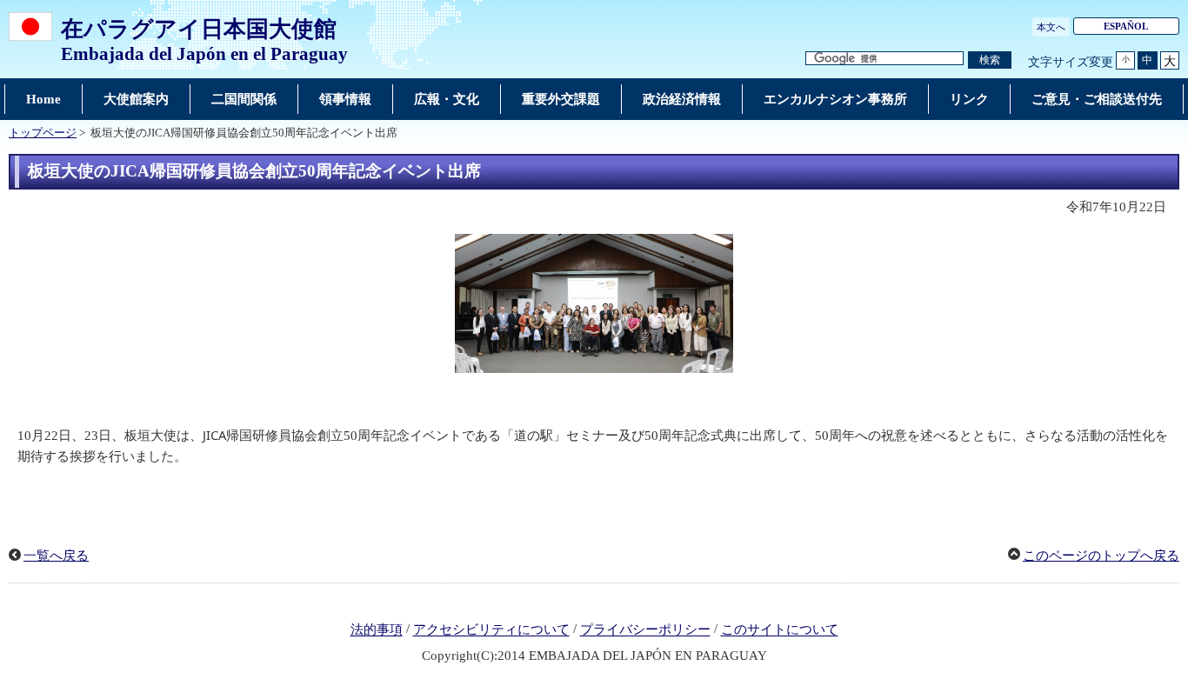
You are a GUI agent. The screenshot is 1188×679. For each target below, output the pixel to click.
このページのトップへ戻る (1101, 556)
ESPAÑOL (1126, 26)
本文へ (1051, 27)
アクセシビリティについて (491, 630)
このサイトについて (779, 630)
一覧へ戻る (56, 556)
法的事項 (376, 630)
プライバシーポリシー (645, 630)
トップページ (43, 133)
